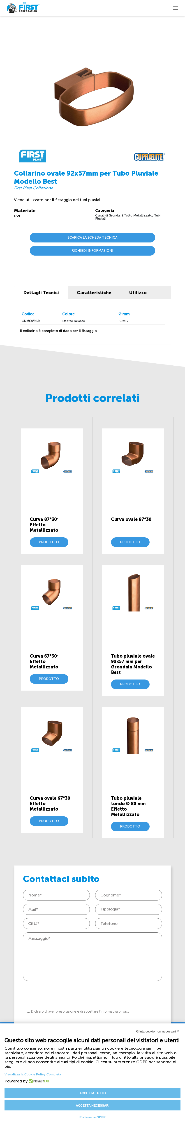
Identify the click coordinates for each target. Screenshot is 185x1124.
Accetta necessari (92, 1105)
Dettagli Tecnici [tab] (41, 292)
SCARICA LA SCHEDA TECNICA (92, 237)
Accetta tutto (92, 1093)
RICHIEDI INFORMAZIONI (92, 251)
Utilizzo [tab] (138, 292)
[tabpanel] (92, 321)
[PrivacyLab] (38, 1081)
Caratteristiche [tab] (94, 292)
